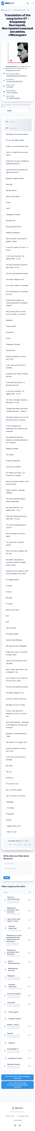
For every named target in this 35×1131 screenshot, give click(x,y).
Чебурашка (11, 976)
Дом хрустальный (13, 1064)
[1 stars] (10, 844)
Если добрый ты (12, 1049)
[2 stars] (15, 844)
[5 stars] (30, 844)
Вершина (12, 1043)
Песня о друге (13, 1012)
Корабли (10, 1033)
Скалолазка (11, 1002)
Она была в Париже (14, 994)
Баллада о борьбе (15, 1018)
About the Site (10, 1116)
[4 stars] (25, 844)
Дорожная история (15, 1058)
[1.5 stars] (12, 844)
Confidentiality (17, 1120)
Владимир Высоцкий (19, 10)
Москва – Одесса (13, 1024)
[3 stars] (20, 844)
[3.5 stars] (22, 844)
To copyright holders (23, 1116)
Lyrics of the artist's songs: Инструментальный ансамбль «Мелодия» (17, 1085)
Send (6, 877)
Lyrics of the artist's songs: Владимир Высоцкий (17, 1077)
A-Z (32, 3)
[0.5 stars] (7, 844)
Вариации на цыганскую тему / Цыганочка (13, 910)
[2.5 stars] (17, 844)
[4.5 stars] (27, 844)
